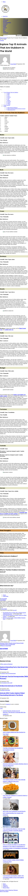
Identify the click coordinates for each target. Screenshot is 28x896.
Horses (9, 103)
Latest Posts (5, 596)
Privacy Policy (6, 887)
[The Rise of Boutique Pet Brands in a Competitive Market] (11, 746)
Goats (8, 98)
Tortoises (9, 101)
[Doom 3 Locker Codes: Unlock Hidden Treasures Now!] (11, 858)
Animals (5, 37)
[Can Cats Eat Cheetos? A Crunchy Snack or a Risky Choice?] (11, 794)
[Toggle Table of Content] (1, 90)
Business (5, 21)
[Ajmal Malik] (3, 598)
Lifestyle (5, 27)
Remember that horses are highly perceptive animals (13, 513)
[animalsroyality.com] (5, 13)
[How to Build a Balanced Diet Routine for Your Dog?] (11, 730)
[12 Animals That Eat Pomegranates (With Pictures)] (8, 673)
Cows (8, 95)
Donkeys (9, 96)
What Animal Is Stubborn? (12, 107)
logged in (8, 704)
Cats (8, 99)
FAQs (5, 106)
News (4, 29)
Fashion (4, 25)
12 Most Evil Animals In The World (11, 686)
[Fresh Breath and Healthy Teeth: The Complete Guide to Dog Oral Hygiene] (11, 874)
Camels (8, 102)
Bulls (8, 94)
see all (14, 610)
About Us (5, 885)
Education (5, 23)
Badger (8, 100)
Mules (8, 93)
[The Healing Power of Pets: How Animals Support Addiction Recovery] (11, 778)
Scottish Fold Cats (8, 329)
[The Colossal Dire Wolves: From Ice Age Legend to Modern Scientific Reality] (11, 827)
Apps (4, 18)
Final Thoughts (7, 105)
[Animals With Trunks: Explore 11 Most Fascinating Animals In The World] (5, 690)
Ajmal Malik (13, 64)
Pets (4, 30)
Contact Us (5, 886)
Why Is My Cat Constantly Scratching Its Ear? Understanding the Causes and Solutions (14, 813)
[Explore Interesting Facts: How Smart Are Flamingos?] (6, 664)
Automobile (5, 20)
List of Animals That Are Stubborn (11, 92)
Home (1, 37)
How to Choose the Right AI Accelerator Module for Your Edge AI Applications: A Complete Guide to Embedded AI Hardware (15, 846)
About (4, 595)
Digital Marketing (7, 22)
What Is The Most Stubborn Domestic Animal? (16, 108)
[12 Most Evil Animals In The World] (6, 682)
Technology (5, 32)
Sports (4, 31)
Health (4, 26)
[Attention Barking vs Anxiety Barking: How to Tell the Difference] (11, 762)
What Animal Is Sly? (11, 109)
